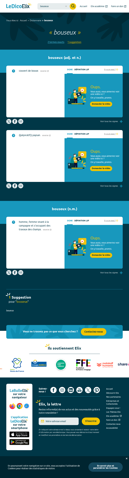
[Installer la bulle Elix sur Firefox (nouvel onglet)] (12, 407)
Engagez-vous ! (113, 408)
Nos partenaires (113, 397)
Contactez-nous (93, 331)
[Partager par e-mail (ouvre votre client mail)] (21, 123)
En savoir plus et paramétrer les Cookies (105, 467)
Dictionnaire (35, 20)
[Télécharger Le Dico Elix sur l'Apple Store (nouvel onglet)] (19, 435)
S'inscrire (90, 421)
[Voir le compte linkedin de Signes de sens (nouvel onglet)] (71, 390)
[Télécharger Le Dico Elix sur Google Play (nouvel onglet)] (19, 442)
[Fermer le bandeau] (126, 458)
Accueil (23, 20)
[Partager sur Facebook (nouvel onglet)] (15, 123)
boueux (10, 310)
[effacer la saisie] (66, 6)
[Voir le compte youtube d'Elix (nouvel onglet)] (79, 390)
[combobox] (56, 6)
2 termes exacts (56, 42)
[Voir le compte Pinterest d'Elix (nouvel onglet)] (97, 390)
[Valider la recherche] (73, 6)
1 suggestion (74, 42)
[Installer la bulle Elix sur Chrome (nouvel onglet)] (20, 407)
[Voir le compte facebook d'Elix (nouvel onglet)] (53, 390)
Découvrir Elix (112, 393)
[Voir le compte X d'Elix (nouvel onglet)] (88, 390)
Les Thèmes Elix (113, 412)
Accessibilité (112, 428)
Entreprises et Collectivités (112, 402)
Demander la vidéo (101, 104)
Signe (70, 69)
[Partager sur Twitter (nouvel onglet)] (9, 123)
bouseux (48, 20)
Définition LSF (81, 69)
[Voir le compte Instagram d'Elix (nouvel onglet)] (62, 390)
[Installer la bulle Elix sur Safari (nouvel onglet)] (26, 407)
